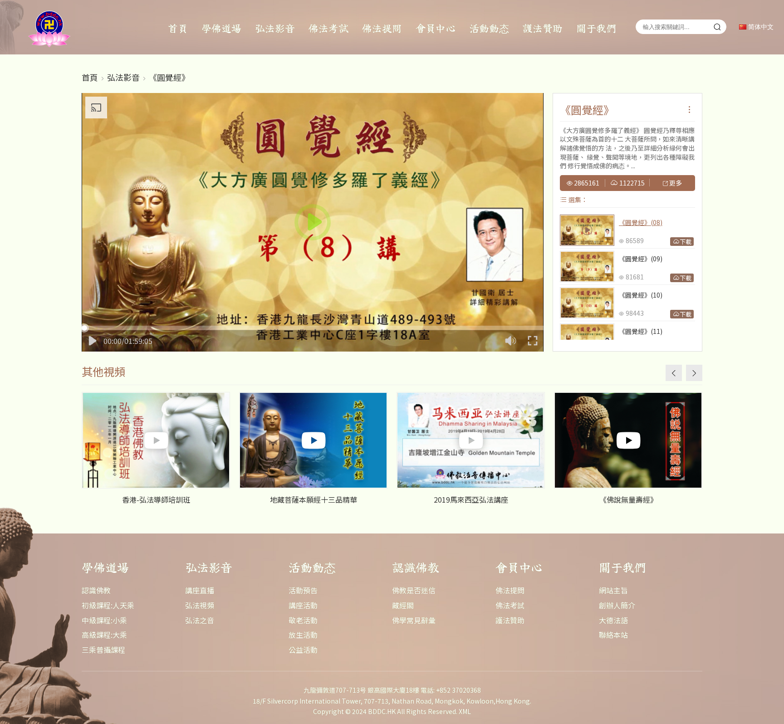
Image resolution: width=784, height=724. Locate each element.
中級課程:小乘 (104, 620)
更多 (675, 183)
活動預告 (303, 590)
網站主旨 (613, 590)
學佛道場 (221, 27)
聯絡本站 (613, 634)
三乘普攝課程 (103, 649)
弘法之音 (199, 620)
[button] (694, 373)
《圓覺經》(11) (640, 331)
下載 (685, 241)
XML (465, 711)
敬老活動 (303, 620)
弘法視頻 (199, 605)
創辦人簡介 (617, 605)
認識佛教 (96, 590)
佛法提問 (382, 27)
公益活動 (303, 649)
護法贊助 (543, 27)
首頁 (178, 27)
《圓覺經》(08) (640, 222)
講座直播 (199, 590)
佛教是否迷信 (414, 590)
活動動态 (489, 27)
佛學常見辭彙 (414, 620)
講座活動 (303, 605)
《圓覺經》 (169, 77)
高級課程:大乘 (104, 634)
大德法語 (613, 620)
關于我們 (596, 27)
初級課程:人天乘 (108, 605)
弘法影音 (275, 27)
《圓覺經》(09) (640, 258)
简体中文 (760, 27)
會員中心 (436, 27)
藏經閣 (403, 605)
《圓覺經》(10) (640, 294)
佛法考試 (328, 27)
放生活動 (303, 634)
